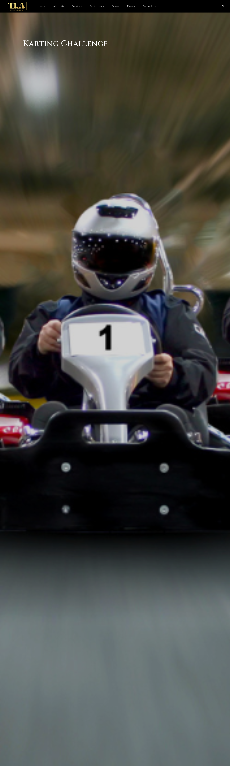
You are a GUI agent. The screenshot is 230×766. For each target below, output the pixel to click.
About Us (58, 6)
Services (77, 6)
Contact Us (149, 6)
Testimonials (96, 6)
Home (42, 6)
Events (131, 6)
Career (115, 6)
